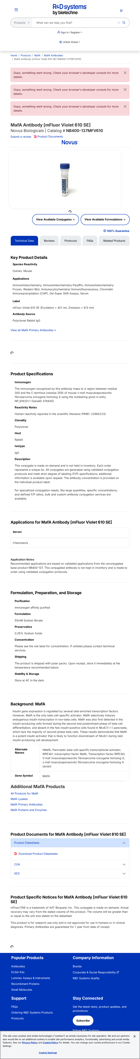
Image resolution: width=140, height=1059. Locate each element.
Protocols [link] (17, 1018)
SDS (17, 873)
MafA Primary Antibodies (27, 804)
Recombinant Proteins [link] (25, 984)
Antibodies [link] (18, 966)
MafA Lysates (19, 799)
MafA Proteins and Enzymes (29, 810)
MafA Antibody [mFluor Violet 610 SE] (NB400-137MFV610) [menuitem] (47, 59)
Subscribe (83, 1020)
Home (14, 55)
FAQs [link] (14, 1006)
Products (26, 55)
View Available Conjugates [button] (54, 219)
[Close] (125, 73)
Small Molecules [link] (21, 989)
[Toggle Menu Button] (16, 9)
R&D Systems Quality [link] (86, 978)
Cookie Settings (48, 1052)
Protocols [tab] (71, 240)
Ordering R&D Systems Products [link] (32, 1012)
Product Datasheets (26, 842)
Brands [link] (77, 966)
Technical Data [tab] (24, 240)
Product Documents (50, 136)
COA (17, 864)
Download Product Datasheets (38, 853)
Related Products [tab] (114, 240)
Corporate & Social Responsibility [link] (94, 972)
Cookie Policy (50, 1042)
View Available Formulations (104, 219)
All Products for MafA (24, 793)
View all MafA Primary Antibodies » (33, 330)
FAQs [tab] (90, 240)
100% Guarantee (118, 231)
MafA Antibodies (53, 55)
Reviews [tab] (49, 240)
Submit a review (21, 136)
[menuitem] (14, 55)
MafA (37, 55)
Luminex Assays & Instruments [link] (30, 978)
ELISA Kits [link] (17, 972)
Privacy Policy (30, 1042)
